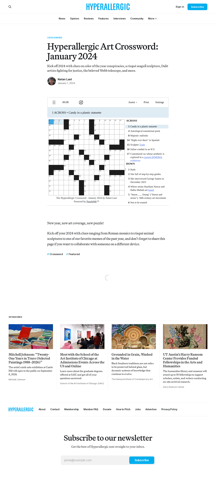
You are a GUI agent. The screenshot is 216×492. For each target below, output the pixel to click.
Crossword (54, 37)
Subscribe (197, 6)
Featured (74, 254)
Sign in (180, 6)
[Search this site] (10, 6)
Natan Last (65, 79)
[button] (151, 18)
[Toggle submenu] (156, 18)
